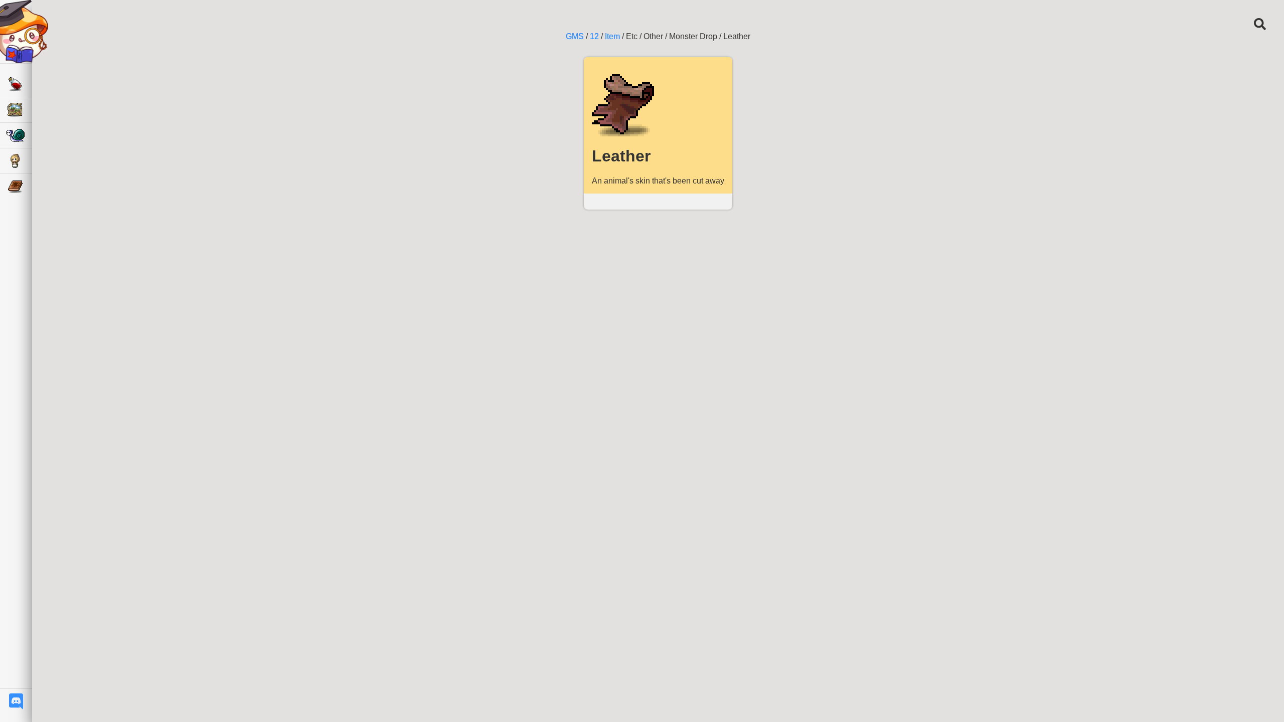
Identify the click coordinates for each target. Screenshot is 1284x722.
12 (594, 36)
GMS (575, 36)
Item (612, 36)
